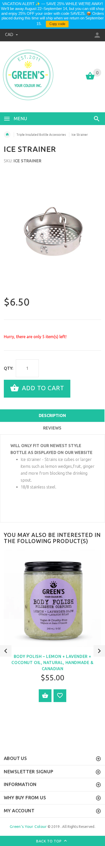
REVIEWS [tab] (52, 428)
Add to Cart (42, 388)
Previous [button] (5, 651)
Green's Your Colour (28, 826)
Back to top (49, 841)
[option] (52, 232)
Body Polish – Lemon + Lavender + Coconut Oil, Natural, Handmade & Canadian (52, 662)
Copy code (57, 24)
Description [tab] (52, 415)
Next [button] (99, 651)
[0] (90, 79)
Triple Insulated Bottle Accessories (41, 134)
